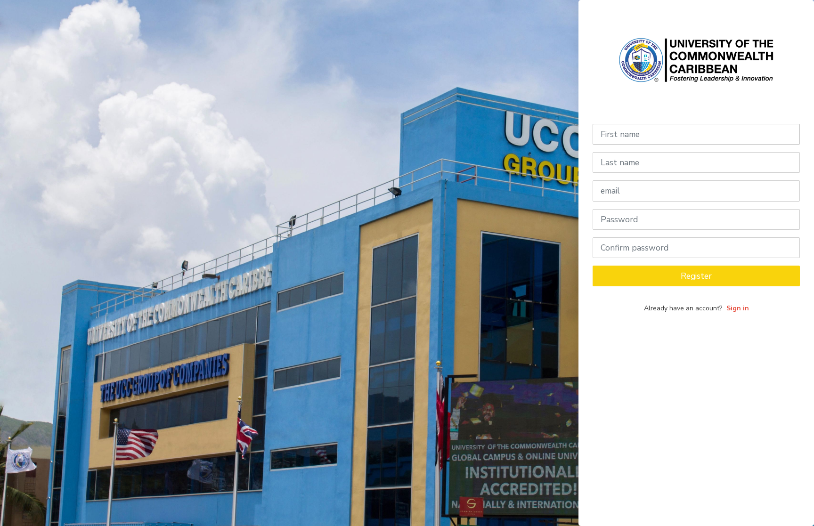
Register (696, 276)
